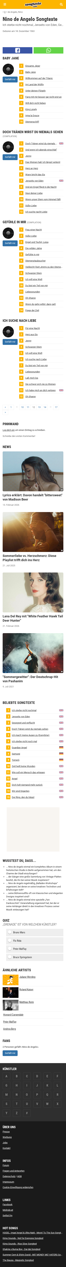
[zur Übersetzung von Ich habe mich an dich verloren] (61, 390)
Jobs (5, 1142)
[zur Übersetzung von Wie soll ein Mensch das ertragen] (61, 772)
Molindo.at (8, 1210)
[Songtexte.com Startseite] (33, 4)
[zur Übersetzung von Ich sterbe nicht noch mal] (61, 741)
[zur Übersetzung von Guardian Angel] (61, 747)
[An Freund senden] (48, 50)
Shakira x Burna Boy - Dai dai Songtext (21, 1249)
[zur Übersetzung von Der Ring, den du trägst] (61, 797)
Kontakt (6, 1148)
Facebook (7, 1204)
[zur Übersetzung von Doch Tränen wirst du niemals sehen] (61, 143)
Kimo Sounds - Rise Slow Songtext (20, 1243)
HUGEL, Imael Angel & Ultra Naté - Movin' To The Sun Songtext (33, 1232)
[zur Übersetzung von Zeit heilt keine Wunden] (61, 766)
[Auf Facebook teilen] (17, 50)
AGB (19, 1176)
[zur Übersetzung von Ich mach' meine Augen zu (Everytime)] (61, 735)
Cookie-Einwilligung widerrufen (18, 1187)
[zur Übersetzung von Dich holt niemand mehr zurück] (61, 784)
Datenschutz (9, 1176)
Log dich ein (9, 430)
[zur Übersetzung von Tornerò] (61, 759)
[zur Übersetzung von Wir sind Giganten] (61, 791)
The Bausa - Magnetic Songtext (18, 1260)
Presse (6, 1131)
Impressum (8, 1181)
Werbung (7, 1137)
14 (45, 407)
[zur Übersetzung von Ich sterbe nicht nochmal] (61, 710)
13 (39, 407)
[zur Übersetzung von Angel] (61, 778)
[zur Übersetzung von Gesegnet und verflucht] (61, 722)
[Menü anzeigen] (5, 4)
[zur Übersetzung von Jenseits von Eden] (61, 180)
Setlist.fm (7, 1215)
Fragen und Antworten (13, 1170)
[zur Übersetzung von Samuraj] (61, 753)
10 (22, 407)
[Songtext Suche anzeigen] (61, 4)
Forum (6, 1165)
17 (56, 407)
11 (28, 407)
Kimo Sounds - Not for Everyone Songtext (23, 1238)
